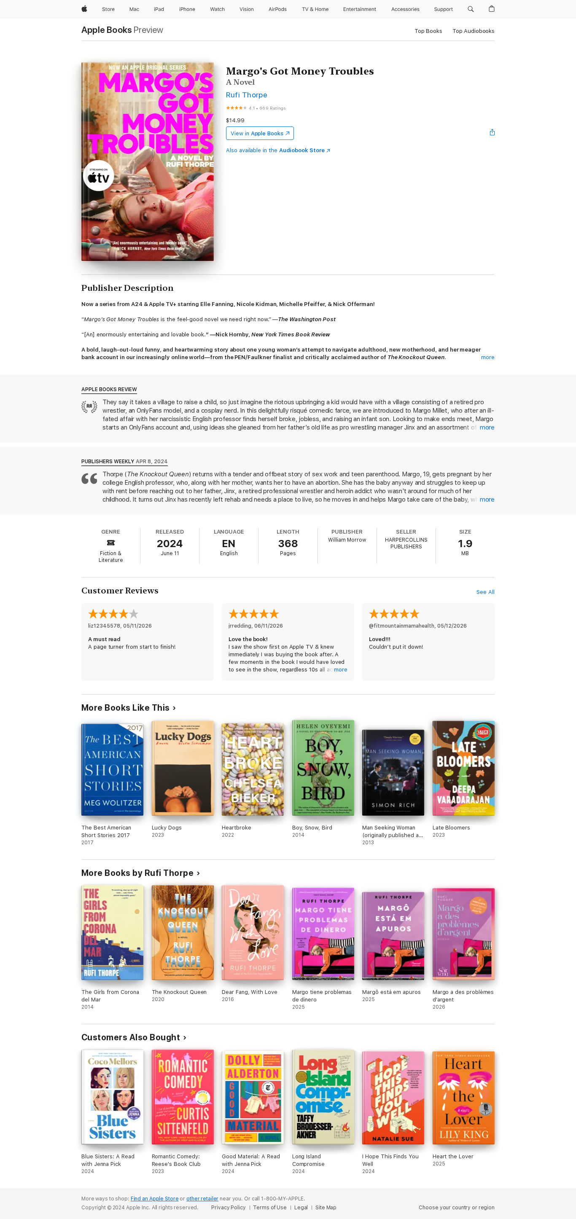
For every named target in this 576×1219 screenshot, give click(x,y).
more (488, 357)
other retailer (202, 1199)
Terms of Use (270, 1208)
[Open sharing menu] (492, 133)
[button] (470, 9)
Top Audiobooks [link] (473, 31)
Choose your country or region (457, 1208)
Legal (301, 1208)
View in (257, 133)
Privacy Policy (228, 1208)
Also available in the (275, 150)
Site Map (325, 1208)
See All (485, 592)
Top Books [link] (428, 31)
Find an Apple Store (155, 1199)
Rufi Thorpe (246, 94)
